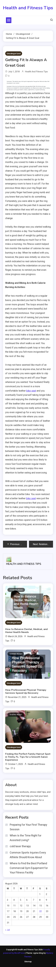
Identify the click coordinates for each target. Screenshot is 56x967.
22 (40, 911)
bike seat (31, 390)
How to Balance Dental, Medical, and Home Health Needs (26, 631)
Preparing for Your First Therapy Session (28, 827)
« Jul (7, 930)
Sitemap (28, 961)
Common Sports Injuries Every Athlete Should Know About (28, 855)
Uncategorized (14, 53)
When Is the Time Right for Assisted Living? (25, 838)
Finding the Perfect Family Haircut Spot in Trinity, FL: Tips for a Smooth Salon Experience (27, 756)
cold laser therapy (20, 846)
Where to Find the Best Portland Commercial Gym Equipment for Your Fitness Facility (29, 868)
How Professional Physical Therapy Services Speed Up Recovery (25, 691)
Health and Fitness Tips (28, 8)
